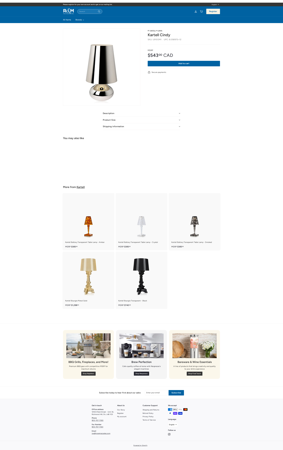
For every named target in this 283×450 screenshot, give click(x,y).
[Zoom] (101, 67)
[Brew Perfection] (141, 345)
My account (121, 417)
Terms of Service (149, 420)
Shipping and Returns (151, 410)
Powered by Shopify (140, 445)
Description (108, 113)
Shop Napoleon (88, 374)
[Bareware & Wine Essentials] (194, 345)
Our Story (121, 410)
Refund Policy (148, 413)
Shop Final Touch (194, 374)
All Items (67, 20)
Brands (79, 20)
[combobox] (89, 11)
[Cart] (201, 11)
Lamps (160, 30)
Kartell (153, 30)
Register (213, 11)
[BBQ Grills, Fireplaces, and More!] (88, 345)
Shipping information (113, 126)
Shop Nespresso (141, 374)
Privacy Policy (148, 417)
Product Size (109, 120)
